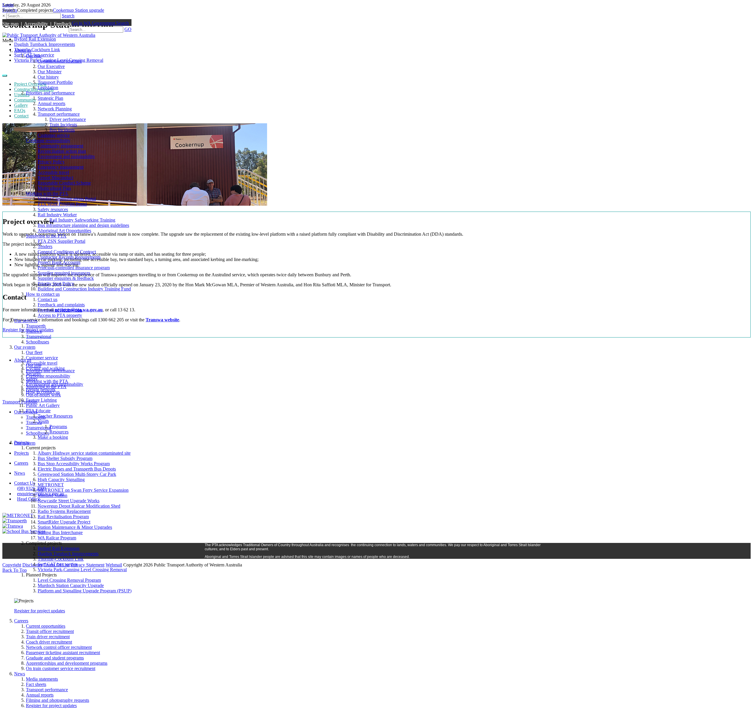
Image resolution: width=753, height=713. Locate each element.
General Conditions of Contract (67, 251)
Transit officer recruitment (50, 631)
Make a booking (53, 437)
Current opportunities (45, 626)
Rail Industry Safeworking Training (82, 219)
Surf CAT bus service (58, 564)
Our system (24, 347)
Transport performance (59, 114)
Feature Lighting (41, 400)
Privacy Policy (51, 161)
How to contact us (43, 294)
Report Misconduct (55, 177)
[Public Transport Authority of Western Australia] (48, 35)
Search (68, 15)
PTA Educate (38, 410)
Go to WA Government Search (100, 23)
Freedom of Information (60, 310)
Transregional (38, 336)
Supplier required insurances (64, 272)
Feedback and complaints (61, 304)
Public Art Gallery (43, 405)
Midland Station (52, 495)
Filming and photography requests (57, 700)
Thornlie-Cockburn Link (61, 558)
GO (127, 29)
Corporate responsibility (48, 140)
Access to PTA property (60, 315)
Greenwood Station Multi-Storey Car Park (77, 474)
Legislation (48, 87)
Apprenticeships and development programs (66, 663)
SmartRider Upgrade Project (64, 521)
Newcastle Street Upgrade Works (68, 500)
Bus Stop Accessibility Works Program (74, 463)
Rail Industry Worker (57, 214)
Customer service (54, 135)
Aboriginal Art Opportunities (64, 230)
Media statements (42, 679)
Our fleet (34, 352)
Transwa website (162, 319)
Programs (58, 426)
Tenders (45, 246)
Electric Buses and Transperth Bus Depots (77, 468)
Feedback (63, 23)
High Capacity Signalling (61, 479)
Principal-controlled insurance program (74, 267)
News (19, 673)
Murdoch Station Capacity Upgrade (71, 585)
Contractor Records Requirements (69, 257)
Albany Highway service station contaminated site (84, 453)
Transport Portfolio (55, 82)
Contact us (47, 299)
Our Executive (51, 66)
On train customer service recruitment (60, 668)
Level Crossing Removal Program (69, 580)
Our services (25, 320)
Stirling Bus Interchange (60, 532)
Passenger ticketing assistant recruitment (63, 652)
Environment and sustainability (66, 156)
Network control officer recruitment (59, 647)
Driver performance (67, 119)
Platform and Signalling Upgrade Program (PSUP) (84, 590)
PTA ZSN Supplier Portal (61, 241)
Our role (33, 55)
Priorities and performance (50, 92)
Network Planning (55, 108)
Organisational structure (60, 61)
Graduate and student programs (55, 657)
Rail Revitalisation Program (63, 516)
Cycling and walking (45, 368)
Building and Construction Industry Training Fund (84, 288)
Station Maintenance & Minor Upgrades (75, 527)
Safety (32, 378)
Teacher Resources (55, 415)
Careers (21, 620)
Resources (59, 431)
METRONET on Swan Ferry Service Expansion (83, 490)
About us (22, 50)
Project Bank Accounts (59, 262)
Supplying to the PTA (46, 235)
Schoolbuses (37, 341)
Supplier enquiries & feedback (66, 278)
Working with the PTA (47, 193)
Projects (21, 442)
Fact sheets (36, 684)
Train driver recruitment (48, 636)
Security (33, 373)
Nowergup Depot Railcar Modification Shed (79, 505)
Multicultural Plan (54, 188)
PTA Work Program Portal (62, 204)
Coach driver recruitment (49, 641)
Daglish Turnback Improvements (68, 553)
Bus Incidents (62, 129)
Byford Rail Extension (58, 548)
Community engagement (60, 145)
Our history (48, 76)
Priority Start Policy (56, 283)
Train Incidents (63, 124)
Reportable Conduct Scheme (64, 182)
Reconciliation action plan (62, 151)
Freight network (41, 389)
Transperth (36, 325)
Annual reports (51, 103)
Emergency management (61, 166)
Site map (10, 23)
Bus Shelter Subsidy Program (65, 458)
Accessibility (36, 23)
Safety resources (53, 209)
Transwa (34, 331)
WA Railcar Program (57, 537)
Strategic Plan (50, 98)
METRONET (51, 484)
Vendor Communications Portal (67, 198)
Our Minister (49, 71)
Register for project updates (39, 610)
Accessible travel (53, 172)
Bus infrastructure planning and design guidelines (83, 225)
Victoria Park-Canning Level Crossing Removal (82, 569)
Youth (43, 421)
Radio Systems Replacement (64, 511)
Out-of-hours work (43, 394)
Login (8, 4)
